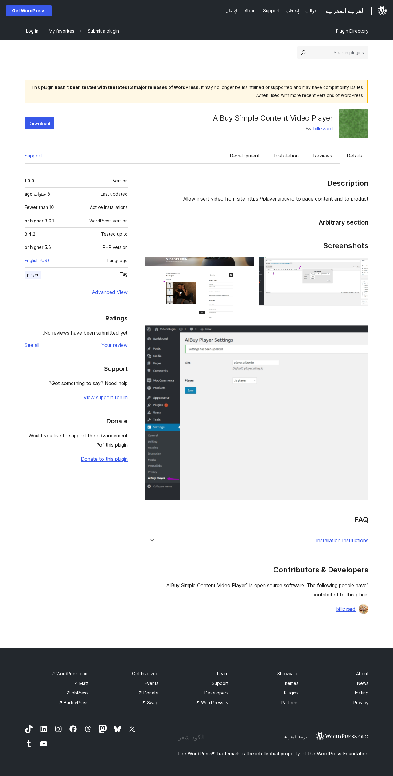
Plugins (291, 692)
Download (39, 123)
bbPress (77, 692)
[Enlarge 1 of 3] (360, 265)
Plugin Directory (352, 31)
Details (354, 156)
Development (245, 156)
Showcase (287, 673)
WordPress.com (69, 673)
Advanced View (110, 292)
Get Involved (145, 673)
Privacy (360, 702)
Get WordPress (29, 10)
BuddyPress (73, 702)
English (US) (37, 260)
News (362, 683)
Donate (148, 692)
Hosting (360, 692)
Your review (114, 345)
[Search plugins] (303, 52)
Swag (150, 702)
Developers (216, 692)
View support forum (106, 397)
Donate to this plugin (104, 459)
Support (33, 156)
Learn (222, 673)
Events (151, 683)
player (33, 275)
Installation (286, 156)
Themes (290, 683)
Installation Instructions (342, 540)
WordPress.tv (212, 702)
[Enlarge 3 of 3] (360, 333)
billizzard (323, 128)
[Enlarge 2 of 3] (246, 265)
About (362, 673)
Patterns (289, 702)
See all (32, 345)
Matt (81, 683)
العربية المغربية (297, 736)
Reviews (322, 156)
